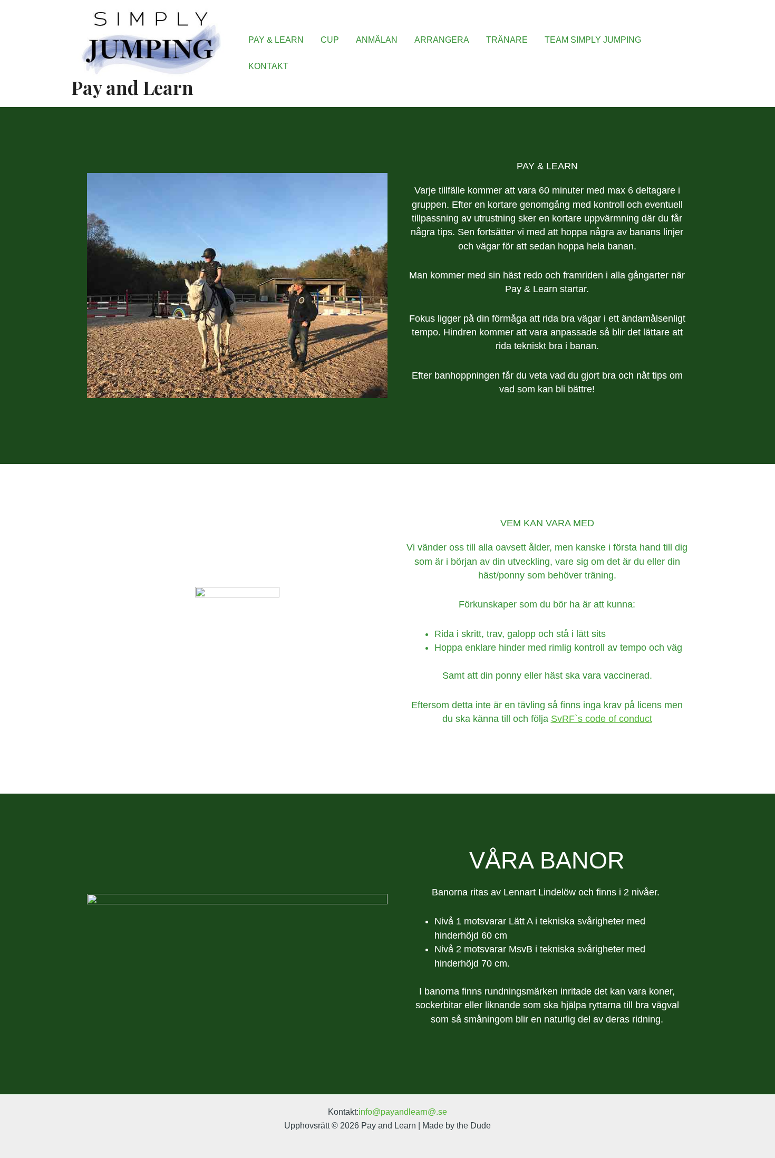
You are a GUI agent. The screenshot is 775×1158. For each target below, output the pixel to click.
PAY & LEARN (276, 39)
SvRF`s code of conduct (601, 718)
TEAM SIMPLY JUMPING (593, 39)
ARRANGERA (441, 39)
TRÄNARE (507, 39)
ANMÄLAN (377, 39)
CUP (330, 39)
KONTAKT (268, 66)
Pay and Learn (132, 87)
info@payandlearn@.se (403, 1111)
